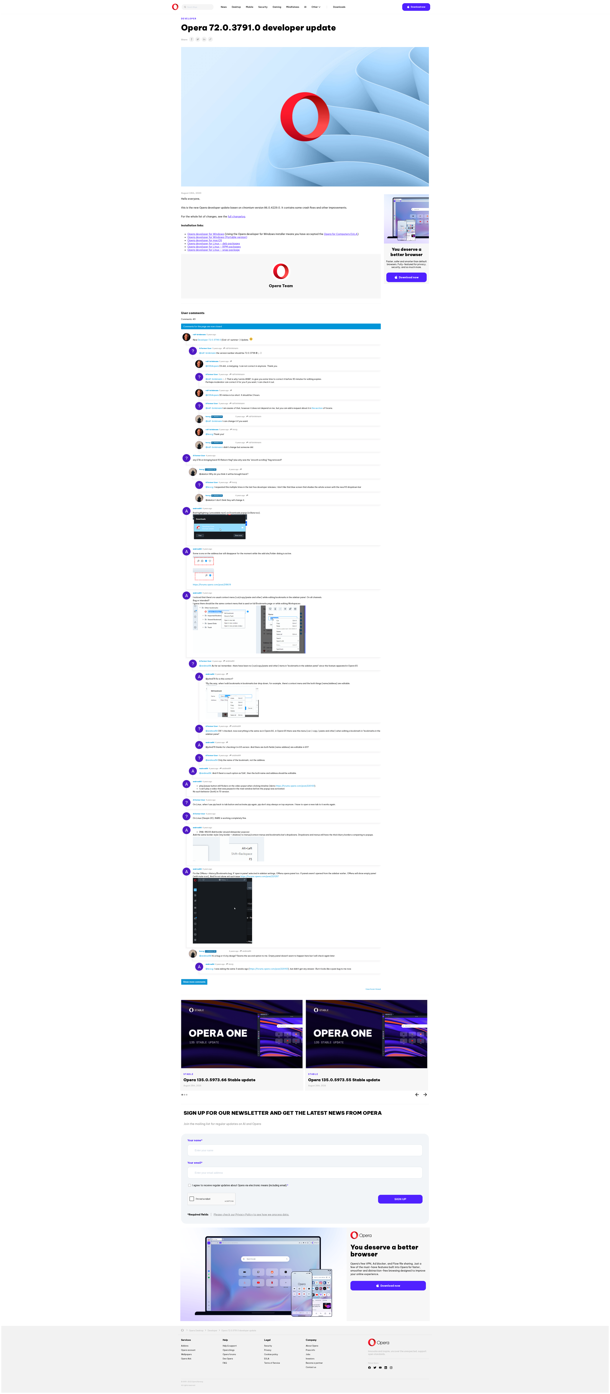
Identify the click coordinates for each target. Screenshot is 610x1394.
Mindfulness (292, 7)
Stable (188, 1074)
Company (311, 1340)
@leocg (209, 434)
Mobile (249, 7)
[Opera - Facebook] (369, 1368)
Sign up (400, 1199)
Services (186, 1340)
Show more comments (194, 982)
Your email (194, 1162)
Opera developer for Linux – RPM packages (214, 246)
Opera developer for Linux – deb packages (213, 243)
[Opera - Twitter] (375, 1368)
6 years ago (211, 455)
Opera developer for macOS (204, 240)
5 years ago (211, 334)
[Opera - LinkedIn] (386, 1368)
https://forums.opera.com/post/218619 (212, 584)
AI (305, 7)
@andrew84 (205, 665)
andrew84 (229, 661)
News (224, 7)
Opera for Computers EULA (340, 234)
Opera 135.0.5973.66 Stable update (219, 1079)
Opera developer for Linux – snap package (213, 249)
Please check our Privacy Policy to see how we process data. (251, 1214)
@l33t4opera (212, 366)
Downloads (339, 7)
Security (263, 7)
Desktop (236, 7)
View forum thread (373, 989)
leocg (234, 429)
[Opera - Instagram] (391, 1368)
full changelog (236, 216)
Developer (189, 18)
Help (225, 1340)
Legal (267, 1340)
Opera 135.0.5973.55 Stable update (344, 1079)
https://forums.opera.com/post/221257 (260, 876)
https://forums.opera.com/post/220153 (269, 969)
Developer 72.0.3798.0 (209, 339)
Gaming (277, 7)
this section (317, 408)
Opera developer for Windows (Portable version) (217, 237)
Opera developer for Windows (205, 234)
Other (315, 7)
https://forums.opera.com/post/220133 (295, 786)
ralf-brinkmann (231, 348)
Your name (194, 1140)
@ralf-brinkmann (207, 353)
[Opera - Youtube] (380, 1368)
